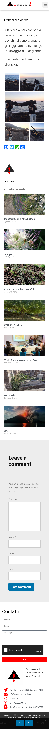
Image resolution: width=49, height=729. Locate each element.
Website (12, 569)
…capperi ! (9, 254)
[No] (45, 720)
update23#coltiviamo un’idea (19, 218)
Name (12, 537)
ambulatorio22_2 (13, 324)
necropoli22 (10, 395)
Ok (20, 723)
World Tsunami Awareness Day (20, 360)
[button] (45, 5)
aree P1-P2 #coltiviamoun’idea (20, 289)
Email (12, 553)
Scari (6, 430)
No (29, 723)
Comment (14, 499)
